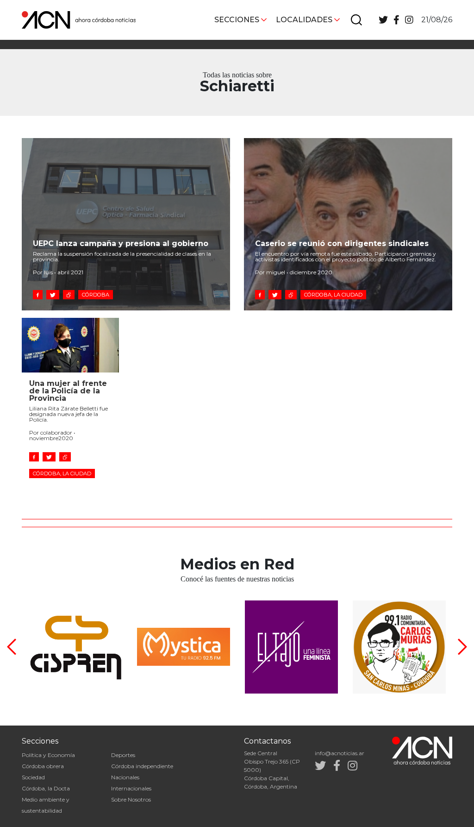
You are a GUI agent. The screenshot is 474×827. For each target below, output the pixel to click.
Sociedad (33, 777)
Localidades (304, 19)
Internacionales (131, 788)
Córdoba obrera (43, 766)
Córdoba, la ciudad (333, 294)
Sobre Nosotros (131, 799)
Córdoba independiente (142, 766)
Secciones (236, 19)
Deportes (123, 754)
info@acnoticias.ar (339, 753)
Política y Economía (48, 754)
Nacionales (125, 777)
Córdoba (95, 294)
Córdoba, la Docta (46, 788)
